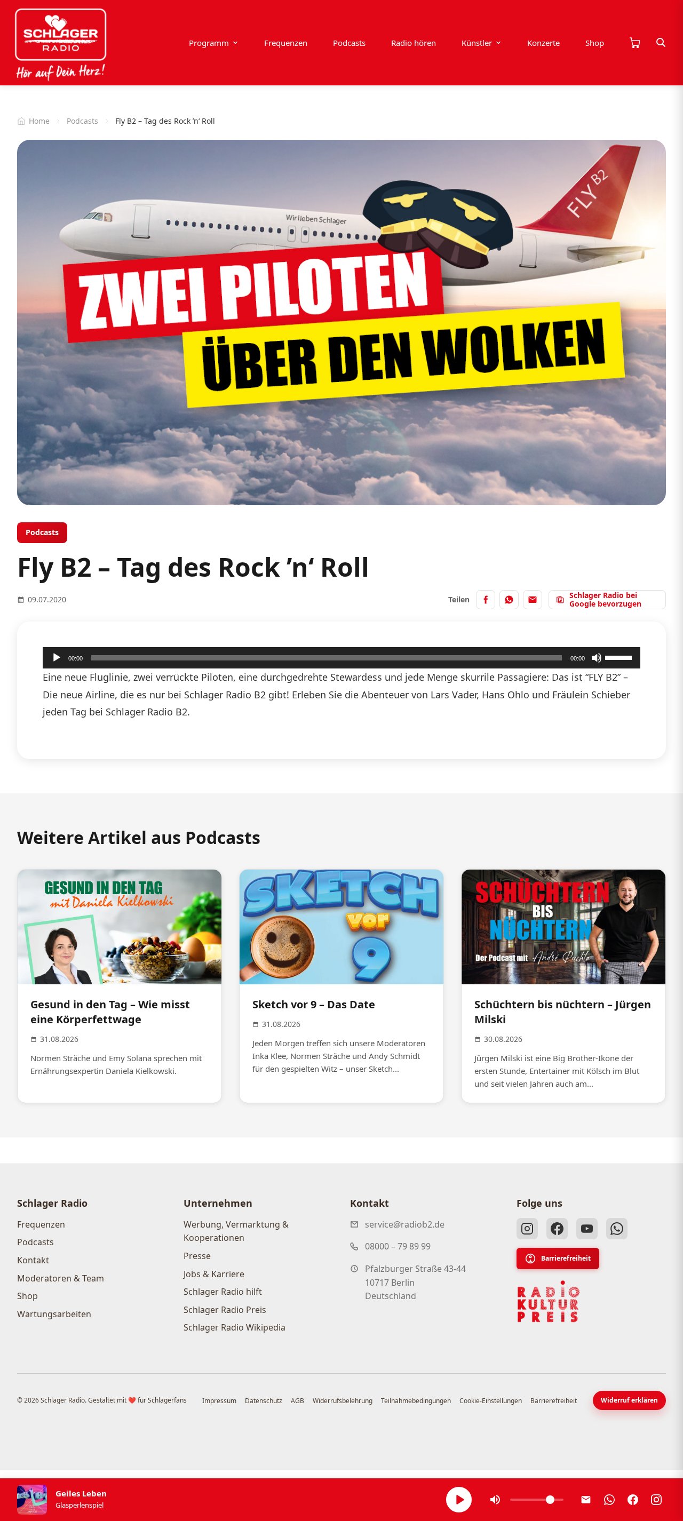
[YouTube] (587, 1228)
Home (39, 121)
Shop (594, 42)
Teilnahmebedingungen (416, 1400)
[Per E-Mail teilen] (532, 599)
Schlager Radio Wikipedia (234, 1327)
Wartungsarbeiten (54, 1314)
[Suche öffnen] (661, 43)
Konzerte (543, 42)
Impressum (219, 1400)
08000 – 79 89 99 (398, 1246)
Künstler (477, 42)
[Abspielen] (459, 1499)
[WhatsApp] (617, 1228)
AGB (297, 1400)
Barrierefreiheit (566, 1258)
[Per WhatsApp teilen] (509, 599)
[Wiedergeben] (56, 657)
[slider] (620, 656)
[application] (341, 657)
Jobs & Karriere (214, 1274)
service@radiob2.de (404, 1224)
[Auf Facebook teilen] (485, 599)
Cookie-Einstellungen (490, 1400)
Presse (197, 1256)
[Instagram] (527, 1228)
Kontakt (33, 1260)
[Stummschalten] (596, 657)
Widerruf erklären (629, 1400)
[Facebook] (557, 1228)
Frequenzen (285, 42)
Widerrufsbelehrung (342, 1400)
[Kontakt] (585, 1499)
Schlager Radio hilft (223, 1291)
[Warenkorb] (634, 43)
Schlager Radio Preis (225, 1310)
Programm (209, 42)
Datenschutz (263, 1400)
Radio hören (413, 42)
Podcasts (349, 42)
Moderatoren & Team (60, 1278)
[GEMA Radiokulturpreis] (549, 1302)
